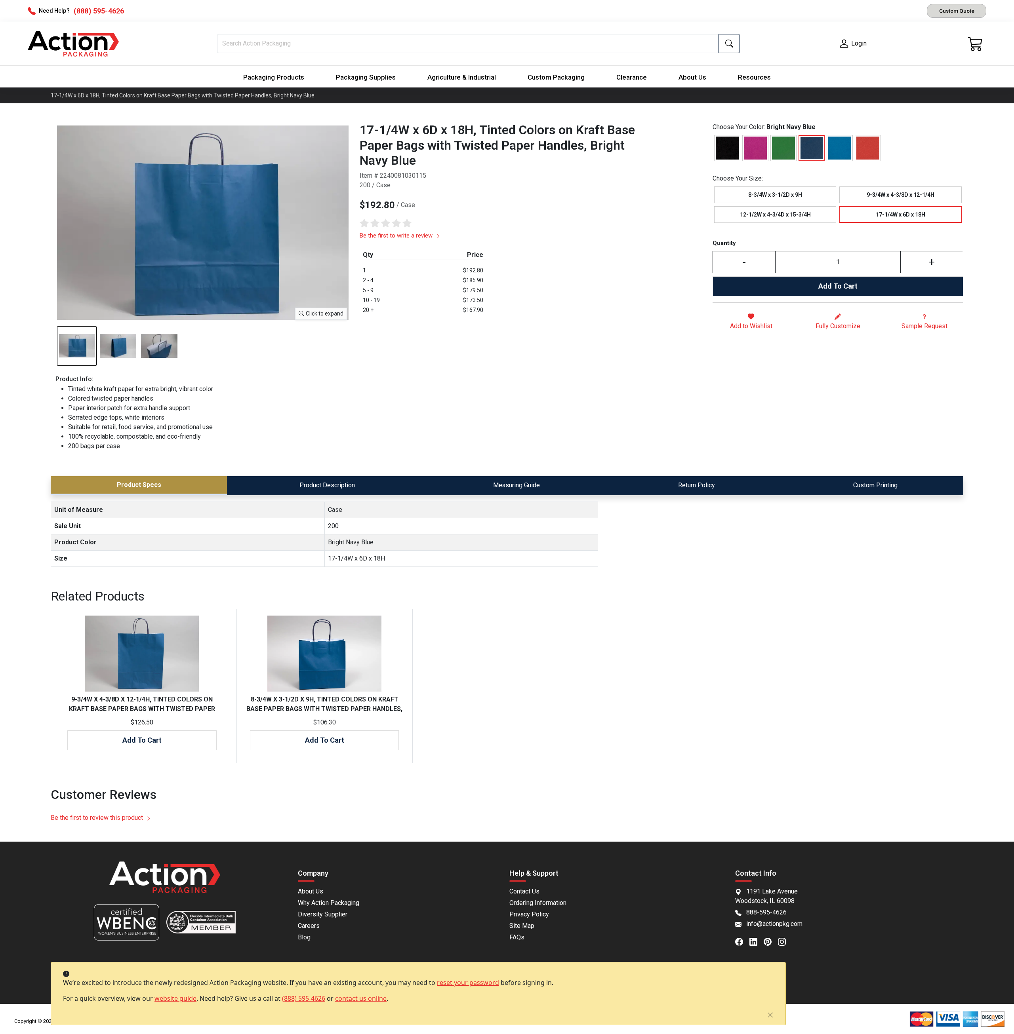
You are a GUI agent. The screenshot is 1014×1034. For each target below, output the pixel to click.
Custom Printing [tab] (875, 485)
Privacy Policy (529, 914)
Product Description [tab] (327, 485)
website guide (175, 998)
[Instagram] (785, 941)
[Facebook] (742, 941)
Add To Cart (838, 286)
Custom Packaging (556, 77)
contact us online (361, 998)
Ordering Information (537, 903)
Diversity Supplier (322, 914)
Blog (304, 937)
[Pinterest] (771, 941)
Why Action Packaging (328, 903)
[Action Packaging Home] (165, 882)
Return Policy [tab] (696, 485)
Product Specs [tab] (139, 484)
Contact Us (524, 891)
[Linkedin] (756, 941)
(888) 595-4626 (303, 998)
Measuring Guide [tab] (516, 485)
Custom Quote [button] (956, 11)
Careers (309, 925)
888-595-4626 (766, 912)
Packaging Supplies (366, 77)
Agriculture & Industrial (461, 77)
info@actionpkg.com (774, 924)
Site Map (521, 925)
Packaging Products (273, 77)
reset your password (468, 982)
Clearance (631, 77)
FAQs (516, 937)
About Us (692, 77)
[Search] (729, 43)
